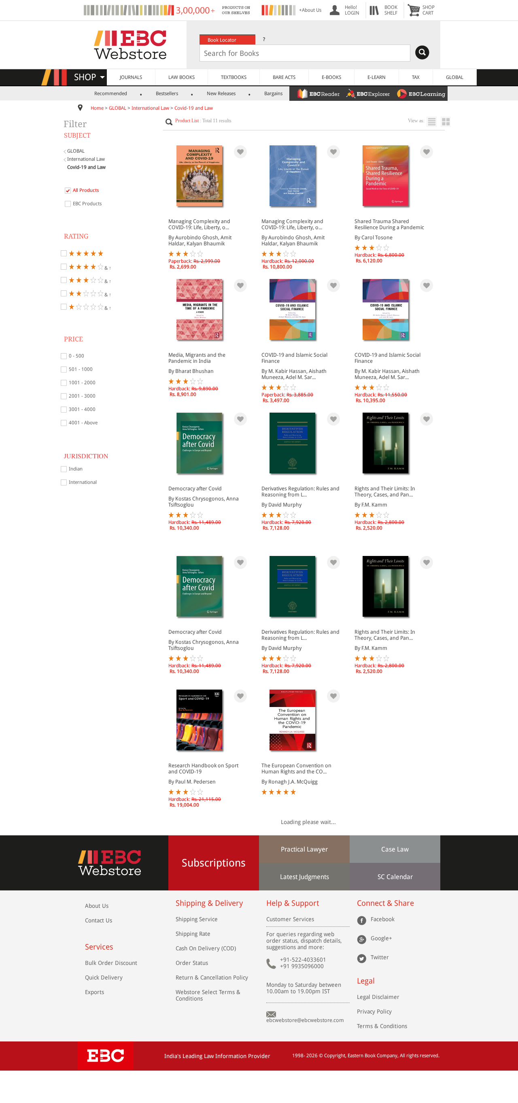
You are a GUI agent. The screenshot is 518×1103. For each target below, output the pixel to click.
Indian (76, 469)
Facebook (383, 919)
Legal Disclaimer (378, 997)
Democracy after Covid (195, 488)
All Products (86, 190)
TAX (416, 77)
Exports (94, 992)
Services (99, 947)
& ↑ (107, 267)
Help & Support (292, 903)
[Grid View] (450, 122)
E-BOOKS (331, 77)
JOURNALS (131, 77)
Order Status (192, 963)
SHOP (89, 77)
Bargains (273, 93)
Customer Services (290, 919)
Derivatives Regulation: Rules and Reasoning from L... (300, 491)
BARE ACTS (284, 77)
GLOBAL (454, 77)
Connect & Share (385, 903)
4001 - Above (83, 423)
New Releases (221, 93)
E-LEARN (376, 77)
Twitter (380, 957)
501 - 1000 (81, 369)
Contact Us (98, 920)
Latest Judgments (304, 877)
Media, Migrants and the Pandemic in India (196, 358)
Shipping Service (197, 919)
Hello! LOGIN (352, 10)
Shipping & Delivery (209, 903)
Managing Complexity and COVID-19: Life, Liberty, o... (199, 224)
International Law (150, 108)
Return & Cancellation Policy (212, 977)
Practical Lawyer (304, 849)
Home (97, 108)
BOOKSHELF (390, 10)
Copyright (334, 1055)
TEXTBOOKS (233, 77)
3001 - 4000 (82, 409)
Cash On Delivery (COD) (206, 948)
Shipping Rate (193, 934)
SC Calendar (395, 877)
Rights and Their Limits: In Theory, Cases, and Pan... (385, 491)
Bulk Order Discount (111, 963)
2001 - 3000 (82, 396)
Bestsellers (167, 93)
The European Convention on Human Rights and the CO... (296, 768)
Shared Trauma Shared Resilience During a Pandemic (389, 224)
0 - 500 (76, 356)
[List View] (434, 122)
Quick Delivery (104, 977)
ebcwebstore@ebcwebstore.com (305, 1020)
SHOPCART (428, 10)
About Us (96, 906)
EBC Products (87, 204)
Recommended (110, 93)
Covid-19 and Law (193, 108)
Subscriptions (214, 863)
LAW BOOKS (181, 77)
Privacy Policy (374, 1011)
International (83, 482)
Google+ (381, 938)
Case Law (395, 849)
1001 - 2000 (82, 382)
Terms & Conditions (382, 1026)
